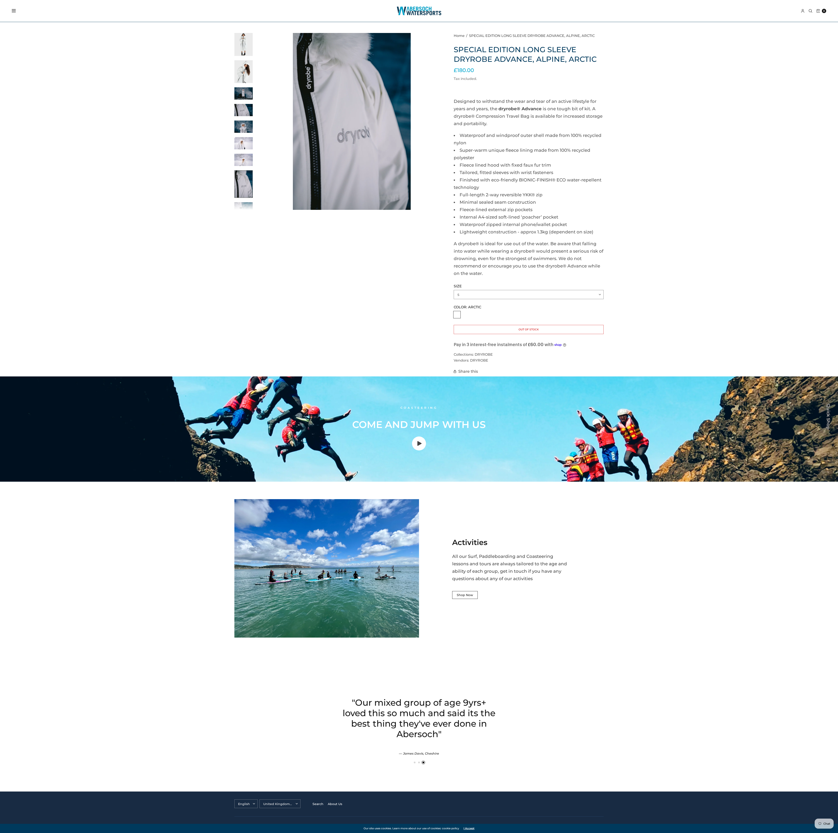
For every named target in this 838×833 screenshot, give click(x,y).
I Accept (469, 828)
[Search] (810, 11)
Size (458, 286)
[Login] (802, 11)
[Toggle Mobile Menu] (16, 11)
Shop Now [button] (465, 595)
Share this (468, 371)
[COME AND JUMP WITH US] (419, 449)
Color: (467, 307)
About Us (335, 804)
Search (318, 804)
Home (459, 35)
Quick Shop (828, 416)
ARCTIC (457, 314)
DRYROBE (484, 354)
